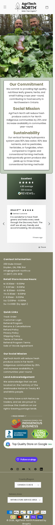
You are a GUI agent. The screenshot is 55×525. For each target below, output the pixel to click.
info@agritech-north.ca (17, 270)
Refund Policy (11, 329)
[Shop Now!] (26, 25)
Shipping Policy (12, 336)
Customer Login (12, 319)
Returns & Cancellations (17, 326)
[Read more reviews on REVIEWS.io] (26, 194)
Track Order (10, 316)
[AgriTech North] (26, 7)
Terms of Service (13, 339)
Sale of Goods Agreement (18, 345)
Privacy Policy (11, 332)
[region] (26, 224)
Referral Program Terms (17, 342)
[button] (5, 7)
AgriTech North (24, 520)
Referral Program (13, 323)
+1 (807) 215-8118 (13, 274)
